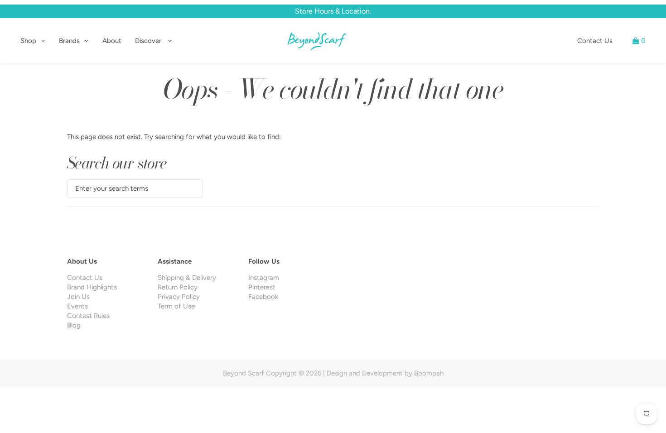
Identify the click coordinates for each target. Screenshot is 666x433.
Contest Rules (88, 316)
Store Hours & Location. (333, 11)
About (111, 41)
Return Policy (178, 287)
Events (77, 306)
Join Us (78, 297)
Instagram (263, 278)
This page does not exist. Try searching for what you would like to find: (174, 137)
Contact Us (595, 41)
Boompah (429, 373)
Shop (28, 41)
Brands (69, 41)
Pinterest (261, 287)
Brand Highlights (92, 287)
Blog (74, 325)
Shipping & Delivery (187, 278)
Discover (149, 41)
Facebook (263, 297)
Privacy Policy (179, 297)
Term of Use (176, 306)
